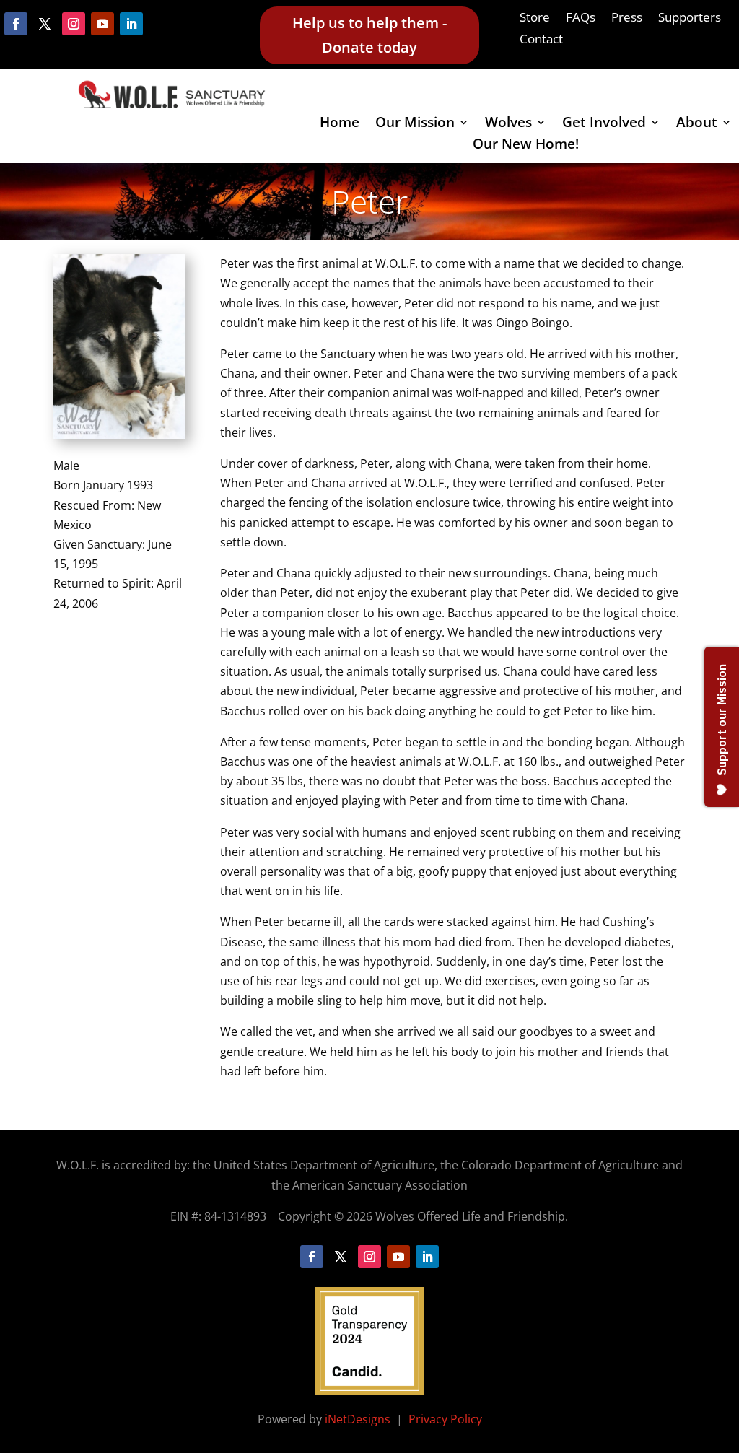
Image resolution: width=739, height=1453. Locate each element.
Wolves (508, 124)
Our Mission (415, 124)
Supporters (689, 18)
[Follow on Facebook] (15, 23)
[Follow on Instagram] (73, 23)
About (696, 124)
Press (626, 18)
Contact (541, 40)
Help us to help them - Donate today (369, 35)
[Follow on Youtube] (102, 23)
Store (535, 18)
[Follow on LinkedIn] (131, 23)
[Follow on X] (44, 23)
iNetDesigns (359, 1419)
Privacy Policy (445, 1419)
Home (339, 124)
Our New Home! (526, 146)
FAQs (580, 18)
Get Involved (604, 124)
